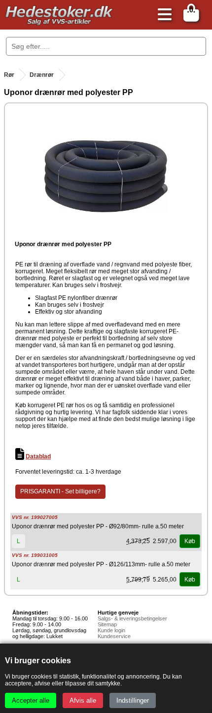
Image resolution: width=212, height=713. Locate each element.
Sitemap (107, 624)
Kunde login (111, 630)
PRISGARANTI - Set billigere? (60, 491)
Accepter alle (30, 700)
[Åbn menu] (162, 15)
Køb (189, 541)
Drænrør (42, 74)
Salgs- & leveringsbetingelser (132, 618)
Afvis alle (83, 700)
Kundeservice (114, 636)
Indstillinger (132, 700)
